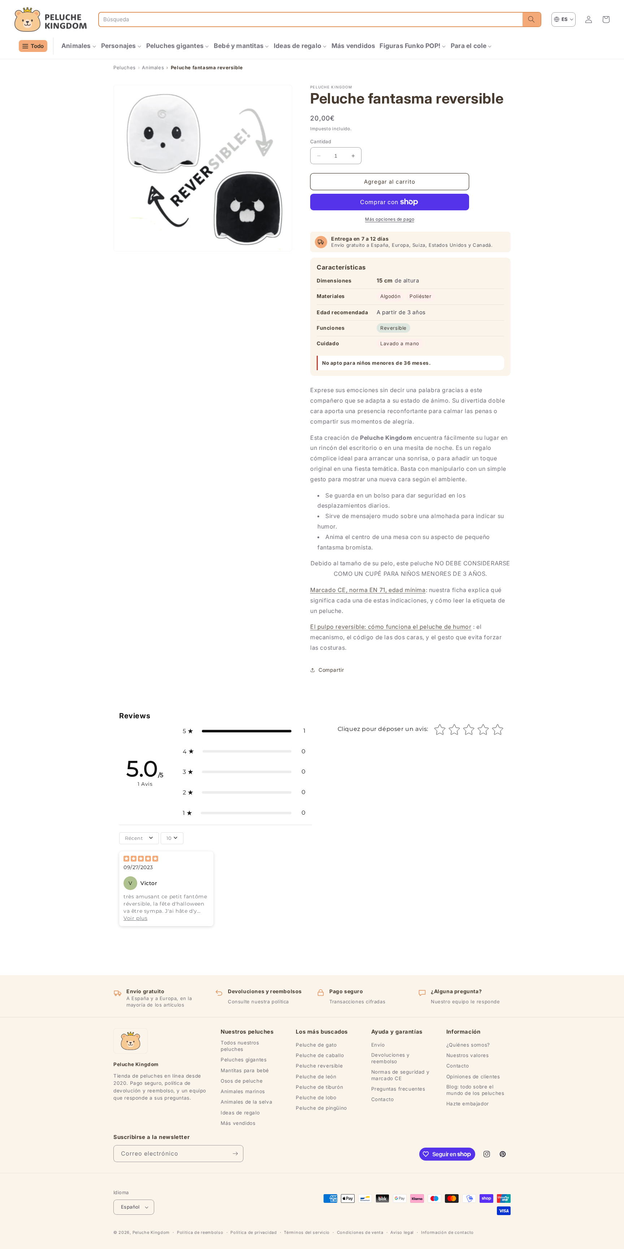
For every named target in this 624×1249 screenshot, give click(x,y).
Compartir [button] (331, 670)
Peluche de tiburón (319, 1087)
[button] (79, 46)
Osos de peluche (242, 1081)
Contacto (382, 1099)
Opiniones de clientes (473, 1076)
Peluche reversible (319, 1066)
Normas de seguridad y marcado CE (400, 1075)
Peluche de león (316, 1076)
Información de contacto (447, 1232)
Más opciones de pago (389, 219)
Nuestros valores (467, 1055)
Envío (378, 1045)
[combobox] (311, 19)
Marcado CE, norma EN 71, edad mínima (368, 589)
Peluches (124, 67)
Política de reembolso (200, 1232)
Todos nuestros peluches (240, 1046)
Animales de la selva (246, 1102)
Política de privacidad (253, 1232)
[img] (141, 859)
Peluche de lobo (316, 1097)
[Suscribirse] (235, 1153)
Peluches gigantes (243, 1059)
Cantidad (320, 141)
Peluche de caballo (320, 1055)
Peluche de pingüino (321, 1108)
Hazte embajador (467, 1103)
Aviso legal (402, 1232)
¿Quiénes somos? (468, 1045)
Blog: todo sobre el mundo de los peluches (475, 1090)
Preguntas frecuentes (398, 1089)
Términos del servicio (307, 1232)
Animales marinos (243, 1091)
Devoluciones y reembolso (390, 1058)
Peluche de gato (316, 1045)
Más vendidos (238, 1123)
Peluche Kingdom (151, 1232)
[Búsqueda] (532, 19)
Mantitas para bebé (245, 1070)
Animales (153, 67)
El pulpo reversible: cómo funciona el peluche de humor (390, 626)
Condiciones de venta (360, 1232)
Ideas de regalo (240, 1113)
